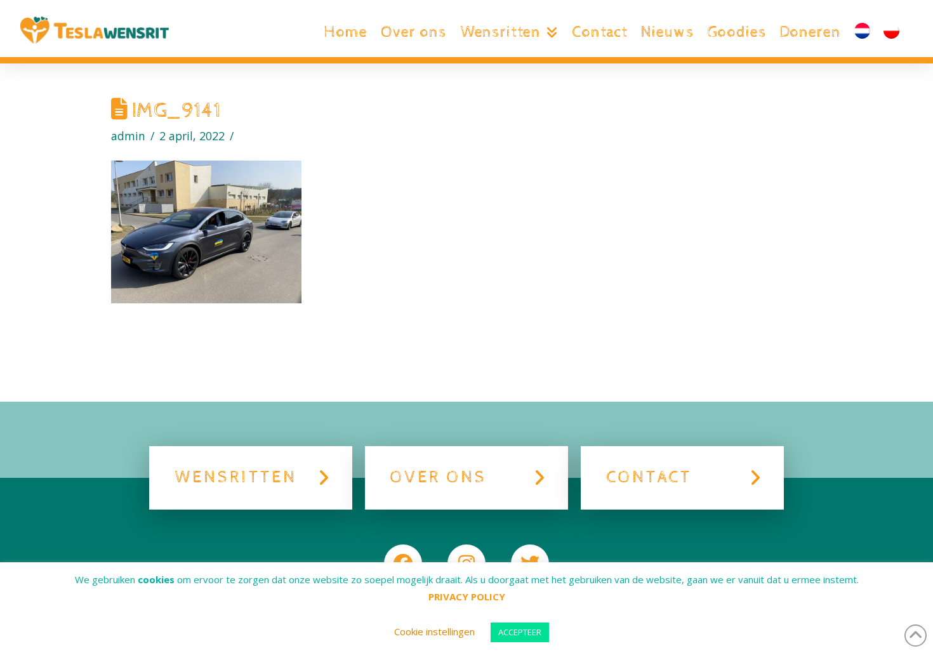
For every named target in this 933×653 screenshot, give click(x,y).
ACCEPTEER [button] (519, 632)
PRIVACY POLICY (466, 596)
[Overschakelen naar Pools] (891, 32)
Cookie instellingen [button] (434, 631)
